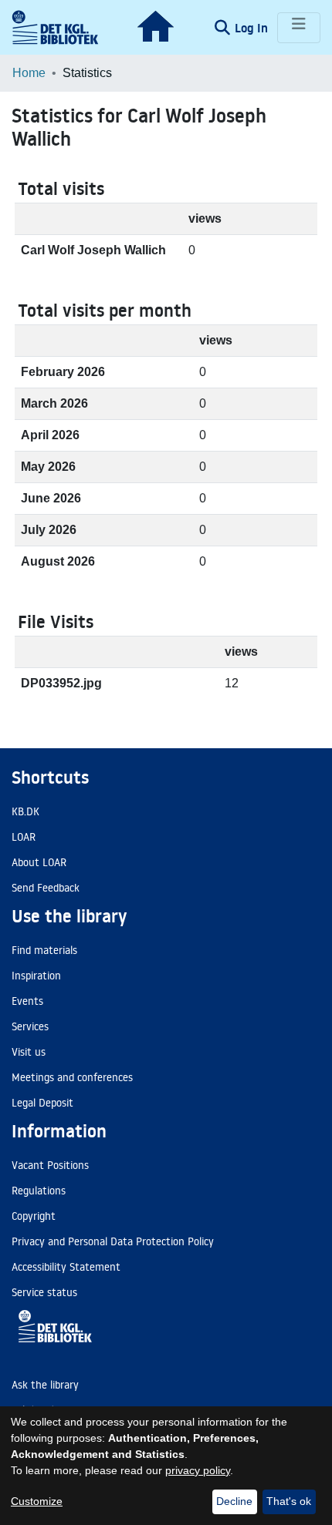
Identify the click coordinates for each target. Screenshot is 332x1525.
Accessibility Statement (66, 1267)
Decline (234, 1501)
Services (30, 1026)
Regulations (39, 1190)
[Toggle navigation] (298, 27)
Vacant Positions (50, 1165)
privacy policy (197, 1470)
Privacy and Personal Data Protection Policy (113, 1241)
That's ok (288, 1501)
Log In (253, 27)
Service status (44, 1292)
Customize (37, 1501)
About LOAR (39, 862)
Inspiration (36, 976)
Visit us (29, 1052)
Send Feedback (46, 888)
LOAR (24, 837)
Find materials (44, 950)
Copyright (34, 1216)
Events (27, 1001)
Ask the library (45, 1385)
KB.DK (25, 811)
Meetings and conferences (72, 1077)
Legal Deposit (42, 1103)
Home (29, 72)
